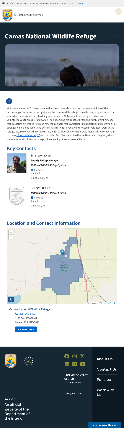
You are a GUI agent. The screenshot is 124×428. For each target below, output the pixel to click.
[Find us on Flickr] (75, 364)
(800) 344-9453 (75, 382)
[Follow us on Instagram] (75, 356)
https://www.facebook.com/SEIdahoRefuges (64, 101)
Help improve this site (104, 425)
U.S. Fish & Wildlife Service (28, 15)
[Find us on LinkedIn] (68, 364)
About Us (105, 358)
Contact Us (107, 369)
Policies (104, 379)
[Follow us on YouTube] (84, 364)
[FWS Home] (7, 15)
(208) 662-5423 (27, 313)
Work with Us (105, 392)
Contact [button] (38, 169)
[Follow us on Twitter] (83, 356)
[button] (62, 252)
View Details (26, 329)
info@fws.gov (73, 393)
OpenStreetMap (107, 303)
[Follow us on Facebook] (67, 356)
